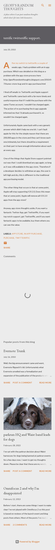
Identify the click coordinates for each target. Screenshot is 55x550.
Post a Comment (22, 382)
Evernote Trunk (14, 351)
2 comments (20, 524)
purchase (9, 238)
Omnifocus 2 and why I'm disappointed (21, 490)
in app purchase (33, 233)
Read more (45, 382)
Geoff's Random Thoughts (19, 7)
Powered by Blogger (29, 541)
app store (17, 233)
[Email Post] (5, 244)
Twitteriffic (22, 238)
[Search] (42, 5)
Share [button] (7, 247)
